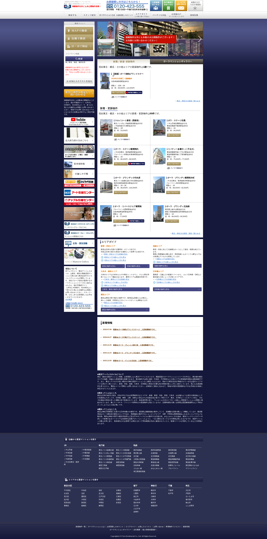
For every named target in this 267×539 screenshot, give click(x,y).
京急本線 (137, 465)
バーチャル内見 (159, 15)
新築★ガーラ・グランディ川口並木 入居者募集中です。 (135, 353)
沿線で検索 (79, 38)
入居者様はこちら (156, 5)
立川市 (136, 506)
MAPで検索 (79, 30)
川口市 (188, 490)
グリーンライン (191, 468)
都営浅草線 (120, 462)
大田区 (83, 499)
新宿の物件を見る (109, 266)
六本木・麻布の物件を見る (112, 289)
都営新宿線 (120, 465)
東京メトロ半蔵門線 (123, 459)
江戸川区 (102, 496)
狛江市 (136, 496)
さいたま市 (190, 496)
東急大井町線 (139, 462)
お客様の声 (177, 15)
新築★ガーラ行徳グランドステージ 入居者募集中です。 (135, 337)
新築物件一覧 (81, 527)
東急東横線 (155, 459)
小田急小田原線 (139, 459)
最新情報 (186, 527)
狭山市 (188, 503)
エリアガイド (142, 15)
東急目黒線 (190, 459)
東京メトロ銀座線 (122, 450)
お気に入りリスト (144, 527)
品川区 (66, 499)
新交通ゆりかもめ (192, 465)
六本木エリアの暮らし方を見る (116, 282)
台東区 (118, 490)
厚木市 (153, 493)
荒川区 (66, 496)
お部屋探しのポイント (124, 15)
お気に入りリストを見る (195, 5)
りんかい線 (138, 468)
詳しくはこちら (118, 92)
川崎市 (153, 496)
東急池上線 (155, 462)
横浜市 (153, 490)
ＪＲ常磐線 (85, 456)
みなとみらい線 (157, 468)
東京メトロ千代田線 (123, 456)
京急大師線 (155, 465)
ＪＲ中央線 (68, 456)
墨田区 (83, 496)
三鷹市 (136, 493)
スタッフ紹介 (90, 15)
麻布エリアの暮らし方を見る (115, 285)
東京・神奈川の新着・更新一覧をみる (186, 233)
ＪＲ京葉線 (85, 459)
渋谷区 (101, 499)
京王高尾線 (155, 456)
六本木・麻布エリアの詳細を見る (116, 279)
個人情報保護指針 (149, 530)
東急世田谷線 (173, 462)
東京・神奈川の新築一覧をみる (188, 101)
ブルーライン (173, 468)
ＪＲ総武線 (68, 459)
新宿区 (83, 503)
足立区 (101, 493)
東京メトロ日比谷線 (123, 453)
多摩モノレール (174, 465)
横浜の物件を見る (109, 310)
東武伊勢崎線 (191, 450)
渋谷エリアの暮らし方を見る (115, 260)
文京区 (66, 493)
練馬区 (101, 506)
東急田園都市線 (174, 459)
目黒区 (118, 499)
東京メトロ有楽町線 (106, 459)
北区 (83, 493)
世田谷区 (67, 503)
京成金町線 (190, 453)
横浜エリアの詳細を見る (113, 303)
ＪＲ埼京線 (68, 453)
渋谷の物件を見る (133, 266)
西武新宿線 (172, 450)
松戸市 (170, 493)
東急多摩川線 (191, 462)
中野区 (101, 503)
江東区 (118, 496)
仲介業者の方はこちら (169, 5)
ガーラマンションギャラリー (120, 530)
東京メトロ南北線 (105, 462)
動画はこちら (134, 92)
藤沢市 (153, 503)
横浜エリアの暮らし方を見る (115, 306)
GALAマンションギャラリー (176, 61)
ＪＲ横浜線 (85, 453)
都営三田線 (103, 465)
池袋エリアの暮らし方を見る (167, 262)
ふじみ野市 (190, 506)
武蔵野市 (137, 490)
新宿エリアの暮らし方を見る (115, 257)
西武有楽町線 (156, 450)
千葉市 (170, 490)
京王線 (136, 456)
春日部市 (189, 499)
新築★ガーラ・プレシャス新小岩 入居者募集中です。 (134, 345)
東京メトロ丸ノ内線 (106, 453)
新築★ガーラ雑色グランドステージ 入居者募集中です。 (135, 329)
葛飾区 (118, 493)
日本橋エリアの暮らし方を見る (168, 282)
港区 (100, 490)
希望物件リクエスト (173, 527)
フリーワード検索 (79, 58)
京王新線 (171, 456)
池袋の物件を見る (161, 266)
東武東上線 (138, 453)
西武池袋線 (138, 450)
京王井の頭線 (191, 456)
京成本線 (154, 453)
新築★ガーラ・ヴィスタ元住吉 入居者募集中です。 (133, 361)
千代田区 (67, 490)
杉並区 (118, 503)
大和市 (153, 499)
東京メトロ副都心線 (106, 450)
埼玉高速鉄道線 (139, 471)
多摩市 (136, 512)
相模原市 (154, 506)
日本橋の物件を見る (161, 289)
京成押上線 (172, 453)
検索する (72, 15)
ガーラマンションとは (107, 15)
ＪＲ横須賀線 (86, 450)
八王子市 (137, 509)
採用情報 (194, 15)
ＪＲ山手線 (68, 450)
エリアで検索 (79, 46)
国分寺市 (137, 503)
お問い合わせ (181, 5)
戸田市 (188, 493)
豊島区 (66, 506)
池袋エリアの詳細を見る (165, 259)
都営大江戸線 (104, 468)
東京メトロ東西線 (105, 456)
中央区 (83, 490)
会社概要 (68, 299)
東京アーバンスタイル (67, 7)
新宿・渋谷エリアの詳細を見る (116, 254)
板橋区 (83, 506)
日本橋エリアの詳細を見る (166, 279)
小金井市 (137, 499)
